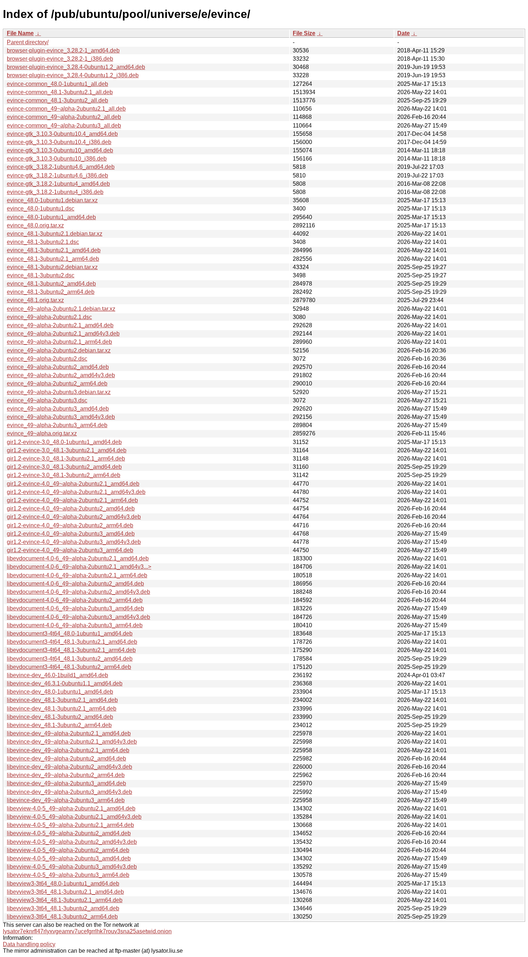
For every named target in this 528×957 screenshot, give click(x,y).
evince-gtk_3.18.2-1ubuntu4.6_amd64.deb (61, 167)
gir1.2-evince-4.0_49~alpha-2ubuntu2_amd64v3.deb (74, 517)
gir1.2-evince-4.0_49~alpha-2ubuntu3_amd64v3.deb (74, 542)
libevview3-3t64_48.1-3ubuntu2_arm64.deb (62, 917)
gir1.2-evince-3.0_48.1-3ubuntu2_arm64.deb (63, 475)
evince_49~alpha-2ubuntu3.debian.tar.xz (59, 392)
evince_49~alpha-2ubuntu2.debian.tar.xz (59, 350)
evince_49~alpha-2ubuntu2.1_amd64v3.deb (63, 333)
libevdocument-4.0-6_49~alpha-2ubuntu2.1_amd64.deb (78, 558)
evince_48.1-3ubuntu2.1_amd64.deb (54, 250)
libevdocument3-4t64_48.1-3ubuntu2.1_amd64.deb (72, 642)
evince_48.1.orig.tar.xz (35, 300)
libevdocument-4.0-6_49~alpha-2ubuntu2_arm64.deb (75, 600)
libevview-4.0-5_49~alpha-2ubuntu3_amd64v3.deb (72, 867)
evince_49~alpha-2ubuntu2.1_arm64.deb (59, 342)
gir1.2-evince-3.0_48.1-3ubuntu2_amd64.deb (64, 467)
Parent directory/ (27, 42)
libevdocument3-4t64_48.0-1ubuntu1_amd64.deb (70, 633)
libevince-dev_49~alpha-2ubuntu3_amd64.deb (66, 783)
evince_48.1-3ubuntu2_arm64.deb (50, 292)
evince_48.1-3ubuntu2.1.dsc (43, 242)
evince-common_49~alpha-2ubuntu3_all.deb (64, 125)
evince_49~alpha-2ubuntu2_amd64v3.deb (61, 375)
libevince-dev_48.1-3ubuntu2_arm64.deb (59, 725)
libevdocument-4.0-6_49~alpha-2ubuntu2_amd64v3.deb (78, 592)
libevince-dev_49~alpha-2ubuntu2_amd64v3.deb (69, 767)
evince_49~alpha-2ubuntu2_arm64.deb (57, 383)
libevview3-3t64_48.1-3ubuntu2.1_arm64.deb (64, 900)
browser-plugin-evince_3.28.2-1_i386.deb (60, 59)
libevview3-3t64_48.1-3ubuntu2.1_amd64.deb (65, 892)
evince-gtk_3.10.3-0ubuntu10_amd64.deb (60, 150)
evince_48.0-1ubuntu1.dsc (40, 208)
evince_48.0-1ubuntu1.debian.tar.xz (52, 200)
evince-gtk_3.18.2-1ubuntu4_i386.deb (55, 192)
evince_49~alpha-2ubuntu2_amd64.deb (58, 367)
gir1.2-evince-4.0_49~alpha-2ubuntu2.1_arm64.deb (72, 500)
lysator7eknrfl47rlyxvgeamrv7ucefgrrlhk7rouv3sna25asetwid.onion (87, 931)
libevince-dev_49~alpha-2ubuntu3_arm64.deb (66, 800)
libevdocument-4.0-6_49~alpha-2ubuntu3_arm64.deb (75, 625)
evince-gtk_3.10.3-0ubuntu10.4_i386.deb (59, 142)
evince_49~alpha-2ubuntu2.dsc (47, 359)
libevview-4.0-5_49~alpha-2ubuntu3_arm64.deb (68, 875)
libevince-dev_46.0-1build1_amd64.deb (57, 675)
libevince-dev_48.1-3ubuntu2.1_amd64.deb (62, 700)
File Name (20, 33)
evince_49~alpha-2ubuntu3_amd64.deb (58, 409)
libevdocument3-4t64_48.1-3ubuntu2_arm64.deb (69, 667)
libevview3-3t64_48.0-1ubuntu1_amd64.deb (63, 883)
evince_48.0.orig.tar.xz (35, 225)
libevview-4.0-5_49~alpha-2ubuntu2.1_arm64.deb (70, 825)
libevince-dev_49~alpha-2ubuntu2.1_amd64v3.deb (72, 742)
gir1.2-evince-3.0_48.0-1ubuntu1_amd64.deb (64, 442)
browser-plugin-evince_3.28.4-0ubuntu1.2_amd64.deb (76, 67)
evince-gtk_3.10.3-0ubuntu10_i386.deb (57, 159)
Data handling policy (29, 944)
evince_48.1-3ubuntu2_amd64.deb (51, 284)
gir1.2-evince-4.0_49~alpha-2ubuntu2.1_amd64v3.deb (76, 492)
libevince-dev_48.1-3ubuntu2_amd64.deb (60, 717)
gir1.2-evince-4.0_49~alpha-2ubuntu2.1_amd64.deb (73, 484)
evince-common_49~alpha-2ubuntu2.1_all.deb (66, 109)
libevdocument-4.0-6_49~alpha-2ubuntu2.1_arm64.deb (77, 575)
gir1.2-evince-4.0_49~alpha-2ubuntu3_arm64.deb (70, 550)
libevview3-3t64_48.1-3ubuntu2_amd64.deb (63, 908)
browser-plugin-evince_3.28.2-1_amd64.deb (63, 50)
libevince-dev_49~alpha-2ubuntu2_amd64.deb (66, 758)
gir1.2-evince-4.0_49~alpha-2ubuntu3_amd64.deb (71, 534)
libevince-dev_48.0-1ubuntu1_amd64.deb (60, 692)
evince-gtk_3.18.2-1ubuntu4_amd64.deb (58, 184)
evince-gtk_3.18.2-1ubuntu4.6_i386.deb (57, 175)
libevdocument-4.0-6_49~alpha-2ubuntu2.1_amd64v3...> (79, 567)
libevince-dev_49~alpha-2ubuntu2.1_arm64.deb (68, 750)
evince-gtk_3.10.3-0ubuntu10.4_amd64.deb (62, 134)
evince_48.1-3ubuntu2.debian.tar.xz (52, 267)
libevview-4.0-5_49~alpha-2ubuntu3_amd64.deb (69, 858)
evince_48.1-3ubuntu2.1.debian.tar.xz (54, 234)
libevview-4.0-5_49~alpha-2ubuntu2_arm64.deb (68, 850)
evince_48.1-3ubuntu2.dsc (40, 275)
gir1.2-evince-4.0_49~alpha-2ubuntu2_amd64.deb (71, 508)
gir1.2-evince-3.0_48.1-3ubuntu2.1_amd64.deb (66, 450)
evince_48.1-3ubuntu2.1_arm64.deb (53, 259)
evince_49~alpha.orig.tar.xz (42, 433)
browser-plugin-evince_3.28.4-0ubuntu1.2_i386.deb (73, 75)
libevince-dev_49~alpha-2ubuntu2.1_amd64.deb (69, 733)
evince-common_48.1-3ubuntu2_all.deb (57, 100)
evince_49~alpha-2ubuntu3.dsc (47, 400)
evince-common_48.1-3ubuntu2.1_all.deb (60, 92)
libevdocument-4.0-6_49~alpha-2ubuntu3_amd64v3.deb (78, 617)
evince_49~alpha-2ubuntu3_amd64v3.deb (61, 417)
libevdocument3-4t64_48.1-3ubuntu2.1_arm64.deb (71, 650)
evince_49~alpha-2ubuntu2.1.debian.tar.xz (61, 309)
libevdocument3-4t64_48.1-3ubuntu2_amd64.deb (70, 659)
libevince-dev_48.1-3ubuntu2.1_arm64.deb (61, 709)
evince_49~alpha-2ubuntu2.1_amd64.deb (60, 325)
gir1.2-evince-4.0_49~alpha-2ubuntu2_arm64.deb (70, 525)
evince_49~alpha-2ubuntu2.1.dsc (49, 317)
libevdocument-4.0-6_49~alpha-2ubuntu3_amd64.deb (75, 608)
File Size (304, 33)
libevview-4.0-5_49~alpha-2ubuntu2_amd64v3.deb (72, 842)
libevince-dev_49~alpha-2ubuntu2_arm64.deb (66, 775)
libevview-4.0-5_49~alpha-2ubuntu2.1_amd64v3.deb (74, 817)
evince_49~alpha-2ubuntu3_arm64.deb (57, 425)
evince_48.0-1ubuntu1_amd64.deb (51, 217)
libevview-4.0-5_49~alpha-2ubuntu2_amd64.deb (69, 833)
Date (403, 33)
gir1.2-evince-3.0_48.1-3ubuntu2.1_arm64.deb (66, 459)
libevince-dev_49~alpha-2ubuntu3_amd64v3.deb (69, 792)
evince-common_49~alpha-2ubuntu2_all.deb (64, 117)
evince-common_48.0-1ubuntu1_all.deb (57, 84)
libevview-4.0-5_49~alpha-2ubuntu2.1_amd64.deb (71, 808)
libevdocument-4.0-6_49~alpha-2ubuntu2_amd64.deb (75, 584)
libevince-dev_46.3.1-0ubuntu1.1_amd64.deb (64, 683)
